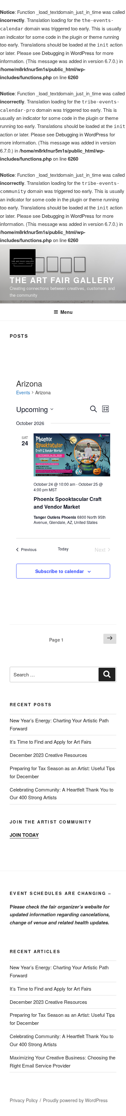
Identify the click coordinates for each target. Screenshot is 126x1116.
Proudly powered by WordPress (75, 1100)
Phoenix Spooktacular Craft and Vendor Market (67, 502)
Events (23, 392)
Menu (66, 312)
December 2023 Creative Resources (48, 754)
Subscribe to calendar (59, 571)
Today (63, 548)
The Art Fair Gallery (62, 279)
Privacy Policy (24, 1100)
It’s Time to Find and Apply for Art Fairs (50, 741)
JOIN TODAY (24, 834)
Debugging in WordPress (68, 52)
